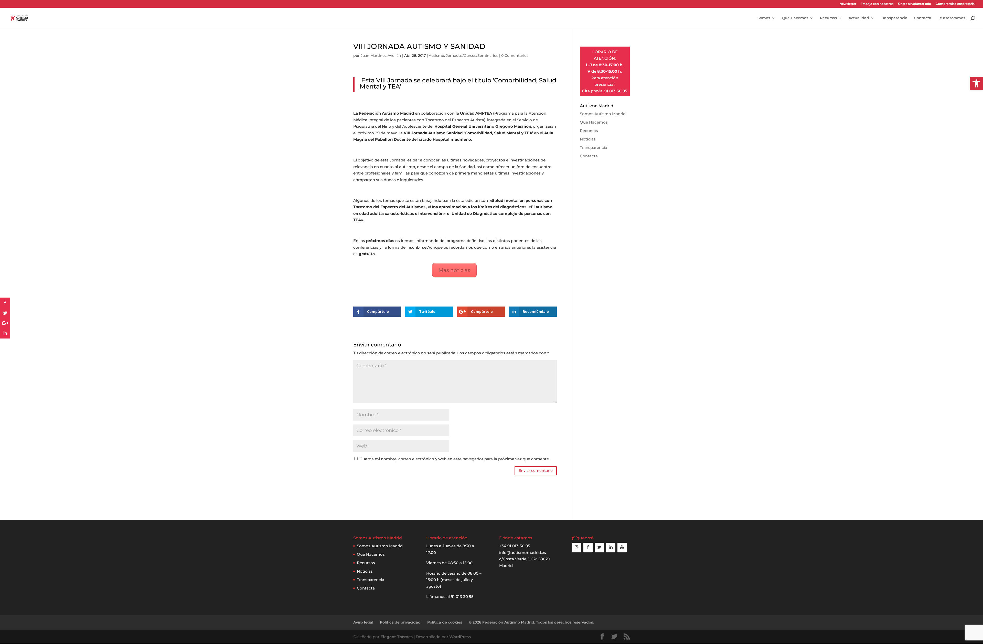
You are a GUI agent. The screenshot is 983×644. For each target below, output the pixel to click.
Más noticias (454, 270)
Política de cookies (444, 622)
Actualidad (859, 18)
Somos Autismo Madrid (603, 113)
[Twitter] (599, 547)
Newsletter (847, 4)
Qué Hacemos (795, 18)
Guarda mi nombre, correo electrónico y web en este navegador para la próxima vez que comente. (454, 458)
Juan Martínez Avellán (381, 55)
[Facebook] (588, 547)
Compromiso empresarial (955, 4)
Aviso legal (363, 622)
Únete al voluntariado (914, 4)
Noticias (588, 139)
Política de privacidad (400, 622)
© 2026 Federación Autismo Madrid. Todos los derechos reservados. (531, 622)
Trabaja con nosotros (877, 4)
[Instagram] (576, 547)
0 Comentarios (514, 55)
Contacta (922, 18)
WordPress (460, 636)
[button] (976, 83)
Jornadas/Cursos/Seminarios (472, 55)
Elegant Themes (396, 636)
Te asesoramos (951, 18)
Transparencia (894, 18)
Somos (763, 18)
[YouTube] (622, 547)
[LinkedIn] (610, 547)
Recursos (828, 18)
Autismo (436, 55)
